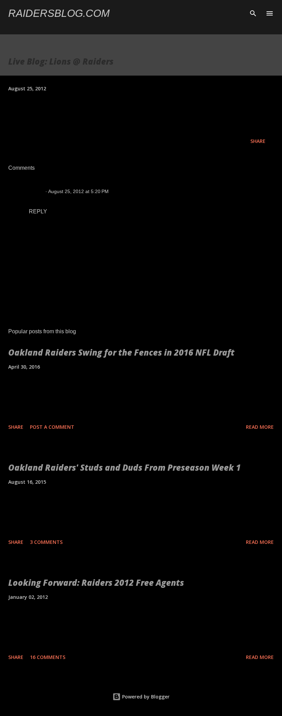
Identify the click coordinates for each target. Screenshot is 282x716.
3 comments (46, 542)
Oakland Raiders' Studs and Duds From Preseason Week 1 (124, 467)
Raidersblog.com (59, 13)
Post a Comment (52, 427)
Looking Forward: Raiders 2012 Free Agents (96, 582)
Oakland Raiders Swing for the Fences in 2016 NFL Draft (121, 352)
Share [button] (257, 141)
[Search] (253, 12)
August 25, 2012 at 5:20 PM (78, 191)
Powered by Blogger (145, 696)
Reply (38, 211)
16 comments (47, 657)
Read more (260, 427)
